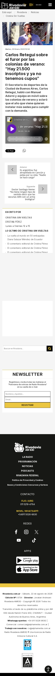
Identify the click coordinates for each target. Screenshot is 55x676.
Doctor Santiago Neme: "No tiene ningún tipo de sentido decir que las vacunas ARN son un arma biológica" (21, 194)
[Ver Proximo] (42, 189)
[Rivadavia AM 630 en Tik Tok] (34, 540)
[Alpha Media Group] (27, 660)
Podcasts (27, 470)
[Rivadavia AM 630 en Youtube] (18, 540)
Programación (27, 461)
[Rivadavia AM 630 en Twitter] (36, 532)
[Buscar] (50, 348)
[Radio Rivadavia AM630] (13, 6)
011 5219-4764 (27, 504)
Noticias (27, 466)
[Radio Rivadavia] (27, 446)
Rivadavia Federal (27, 475)
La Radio (27, 457)
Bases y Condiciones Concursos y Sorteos (27, 485)
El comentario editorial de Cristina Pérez (27, 243)
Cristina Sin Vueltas (18, 217)
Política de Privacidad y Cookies (27, 480)
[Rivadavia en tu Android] (27, 560)
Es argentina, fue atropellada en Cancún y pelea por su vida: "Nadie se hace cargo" (33, 174)
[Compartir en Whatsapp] (24, 150)
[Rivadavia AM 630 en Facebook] (16, 532)
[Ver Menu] (50, 4)
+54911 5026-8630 (27, 514)
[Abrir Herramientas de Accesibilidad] (48, 669)
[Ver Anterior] (12, 169)
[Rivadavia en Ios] (27, 569)
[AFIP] (27, 644)
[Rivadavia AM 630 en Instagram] (26, 532)
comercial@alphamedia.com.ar (32, 624)
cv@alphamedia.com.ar (39, 628)
